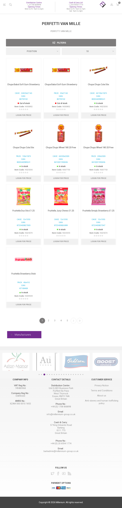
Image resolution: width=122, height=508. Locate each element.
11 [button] (63, 374)
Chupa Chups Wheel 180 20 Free (61, 147)
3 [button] (44, 374)
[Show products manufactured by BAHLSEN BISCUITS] (76, 362)
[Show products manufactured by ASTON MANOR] (15, 362)
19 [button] (82, 374)
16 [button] (75, 374)
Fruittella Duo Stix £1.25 (23, 210)
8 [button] (56, 374)
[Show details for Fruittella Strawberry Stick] (23, 259)
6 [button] (51, 374)
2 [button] (41, 374)
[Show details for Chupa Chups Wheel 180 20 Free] (61, 133)
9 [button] (59, 374)
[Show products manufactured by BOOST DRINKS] (106, 362)
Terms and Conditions (101, 390)
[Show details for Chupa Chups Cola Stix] (23, 133)
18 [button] (80, 374)
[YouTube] (63, 473)
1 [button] (39, 374)
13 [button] (68, 374)
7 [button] (54, 374)
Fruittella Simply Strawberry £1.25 (98, 210)
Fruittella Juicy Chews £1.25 (61, 210)
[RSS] (69, 473)
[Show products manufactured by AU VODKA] (46, 362)
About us (101, 395)
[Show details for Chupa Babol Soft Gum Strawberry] (23, 70)
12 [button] (66, 374)
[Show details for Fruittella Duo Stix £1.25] (23, 196)
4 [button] (47, 374)
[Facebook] (58, 473)
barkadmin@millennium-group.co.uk (61, 451)
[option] (16, 362)
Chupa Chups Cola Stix (23, 147)
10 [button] (61, 374)
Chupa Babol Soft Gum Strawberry (23, 84)
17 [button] (78, 374)
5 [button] (49, 374)
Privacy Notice (102, 385)
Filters (61, 42)
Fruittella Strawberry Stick (23, 274)
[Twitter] (52, 473)
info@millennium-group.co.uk (61, 414)
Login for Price (23, 115)
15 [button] (73, 374)
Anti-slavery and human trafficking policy (101, 402)
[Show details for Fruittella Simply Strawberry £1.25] (98, 196)
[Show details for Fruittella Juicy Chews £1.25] (61, 196)
